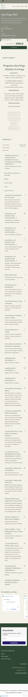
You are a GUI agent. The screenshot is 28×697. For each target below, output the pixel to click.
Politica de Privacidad (6, 658)
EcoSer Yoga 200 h (11, 602)
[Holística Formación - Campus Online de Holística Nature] (3, 6)
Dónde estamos (4, 656)
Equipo (2, 653)
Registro (14, 6)
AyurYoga (3, 35)
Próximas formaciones (14, 118)
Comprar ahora (14, 47)
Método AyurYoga (14, 128)
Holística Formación (5, 686)
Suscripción (14, 643)
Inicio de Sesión (20, 6)
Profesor (6, 26)
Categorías (3, 33)
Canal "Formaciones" (14, 113)
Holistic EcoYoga (11, 35)
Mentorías (14, 123)
